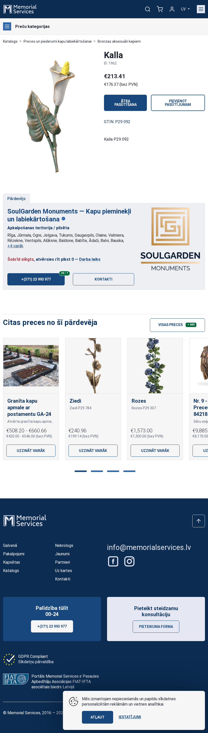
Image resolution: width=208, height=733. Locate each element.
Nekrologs (64, 545)
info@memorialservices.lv (149, 547)
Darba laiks (89, 259)
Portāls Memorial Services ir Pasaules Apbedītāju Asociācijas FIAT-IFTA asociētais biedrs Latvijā (65, 681)
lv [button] (184, 9)
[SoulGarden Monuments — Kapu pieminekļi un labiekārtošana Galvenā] (170, 239)
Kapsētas (11, 562)
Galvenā (10, 545)
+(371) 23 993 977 (43, 277)
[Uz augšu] (198, 521)
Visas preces (176, 324)
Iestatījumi (130, 717)
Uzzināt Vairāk (31, 451)
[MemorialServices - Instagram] (129, 561)
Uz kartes (63, 570)
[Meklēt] (148, 9)
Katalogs (10, 41)
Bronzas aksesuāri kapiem (119, 41)
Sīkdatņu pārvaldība (36, 661)
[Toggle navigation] (7, 26)
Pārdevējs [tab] (16, 198)
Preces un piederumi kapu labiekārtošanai (58, 41)
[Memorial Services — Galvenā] (20, 9)
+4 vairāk (15, 245)
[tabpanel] (104, 246)
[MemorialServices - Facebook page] (113, 561)
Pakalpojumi (13, 553)
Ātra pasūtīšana (125, 103)
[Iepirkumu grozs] (160, 9)
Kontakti (103, 279)
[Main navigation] (201, 9)
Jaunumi (62, 553)
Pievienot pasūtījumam (178, 103)
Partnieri (62, 562)
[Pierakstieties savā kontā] (172, 9)
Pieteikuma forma (156, 627)
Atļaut (98, 717)
